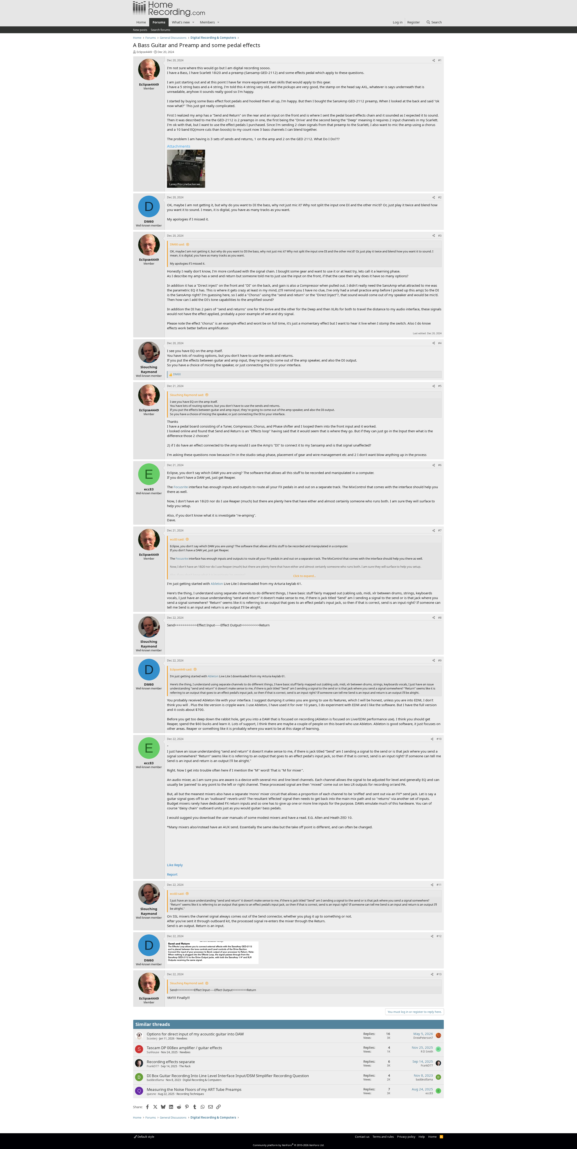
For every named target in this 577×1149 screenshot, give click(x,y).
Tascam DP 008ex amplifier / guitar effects (184, 1047)
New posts (140, 30)
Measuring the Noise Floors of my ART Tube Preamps (194, 1089)
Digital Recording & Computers (202, 1080)
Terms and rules (383, 1137)
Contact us (362, 1137)
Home (141, 22)
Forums (159, 22)
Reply (178, 865)
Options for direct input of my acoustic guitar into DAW (195, 1034)
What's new (181, 22)
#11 (439, 885)
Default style (145, 1137)
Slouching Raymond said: (187, 395)
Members (207, 22)
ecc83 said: (177, 539)
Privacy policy (406, 1137)
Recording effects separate (171, 1061)
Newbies (181, 1038)
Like (170, 865)
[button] (193, 22)
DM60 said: (177, 244)
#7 (440, 530)
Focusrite (181, 487)
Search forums (160, 30)
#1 (440, 60)
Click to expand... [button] (304, 576)
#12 (439, 936)
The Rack (184, 1066)
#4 (440, 343)
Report (172, 874)
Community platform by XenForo (288, 1145)
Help (422, 1137)
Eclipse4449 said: (181, 669)
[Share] (434, 60)
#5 (440, 386)
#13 (439, 974)
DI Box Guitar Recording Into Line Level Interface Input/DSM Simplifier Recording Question (228, 1075)
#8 (440, 618)
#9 (440, 660)
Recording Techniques (190, 1094)
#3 (440, 236)
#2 (440, 197)
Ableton (217, 583)
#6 (440, 465)
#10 (439, 739)
